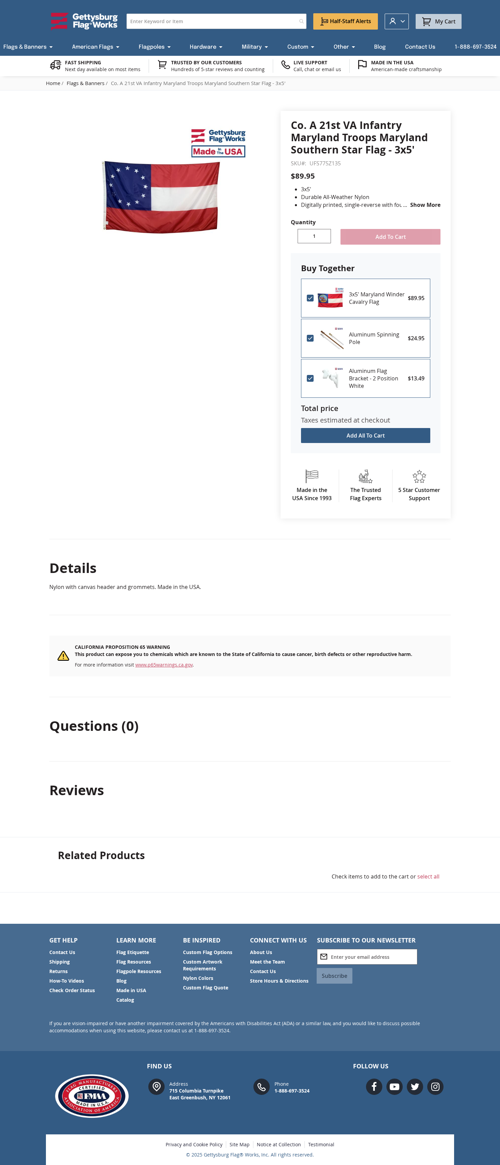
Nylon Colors (198, 978)
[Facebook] (374, 1086)
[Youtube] (394, 1086)
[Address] (156, 1086)
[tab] (250, 568)
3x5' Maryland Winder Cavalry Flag (377, 298)
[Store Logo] (84, 21)
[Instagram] (435, 1086)
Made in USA (131, 990)
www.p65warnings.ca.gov (164, 664)
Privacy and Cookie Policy (194, 1144)
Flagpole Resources (138, 971)
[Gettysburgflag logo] (95, 1096)
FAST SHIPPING (83, 62)
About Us (261, 952)
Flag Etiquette (132, 952)
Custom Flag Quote (205, 987)
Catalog (125, 1000)
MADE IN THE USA (392, 62)
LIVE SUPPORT (310, 62)
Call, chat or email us (317, 69)
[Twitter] (414, 1086)
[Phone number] (261, 1086)
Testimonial (321, 1144)
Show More (425, 205)
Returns (58, 971)
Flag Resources (133, 961)
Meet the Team (267, 961)
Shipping (59, 961)
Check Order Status (72, 990)
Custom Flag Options (207, 952)
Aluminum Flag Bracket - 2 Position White (373, 378)
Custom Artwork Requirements (202, 965)
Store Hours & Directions (279, 981)
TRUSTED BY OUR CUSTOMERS (206, 62)
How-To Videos (66, 981)
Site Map (240, 1144)
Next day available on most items (102, 69)
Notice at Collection (279, 1144)
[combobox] (216, 21)
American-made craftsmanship (406, 69)
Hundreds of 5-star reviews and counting (218, 69)
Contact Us (62, 952)
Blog (121, 981)
